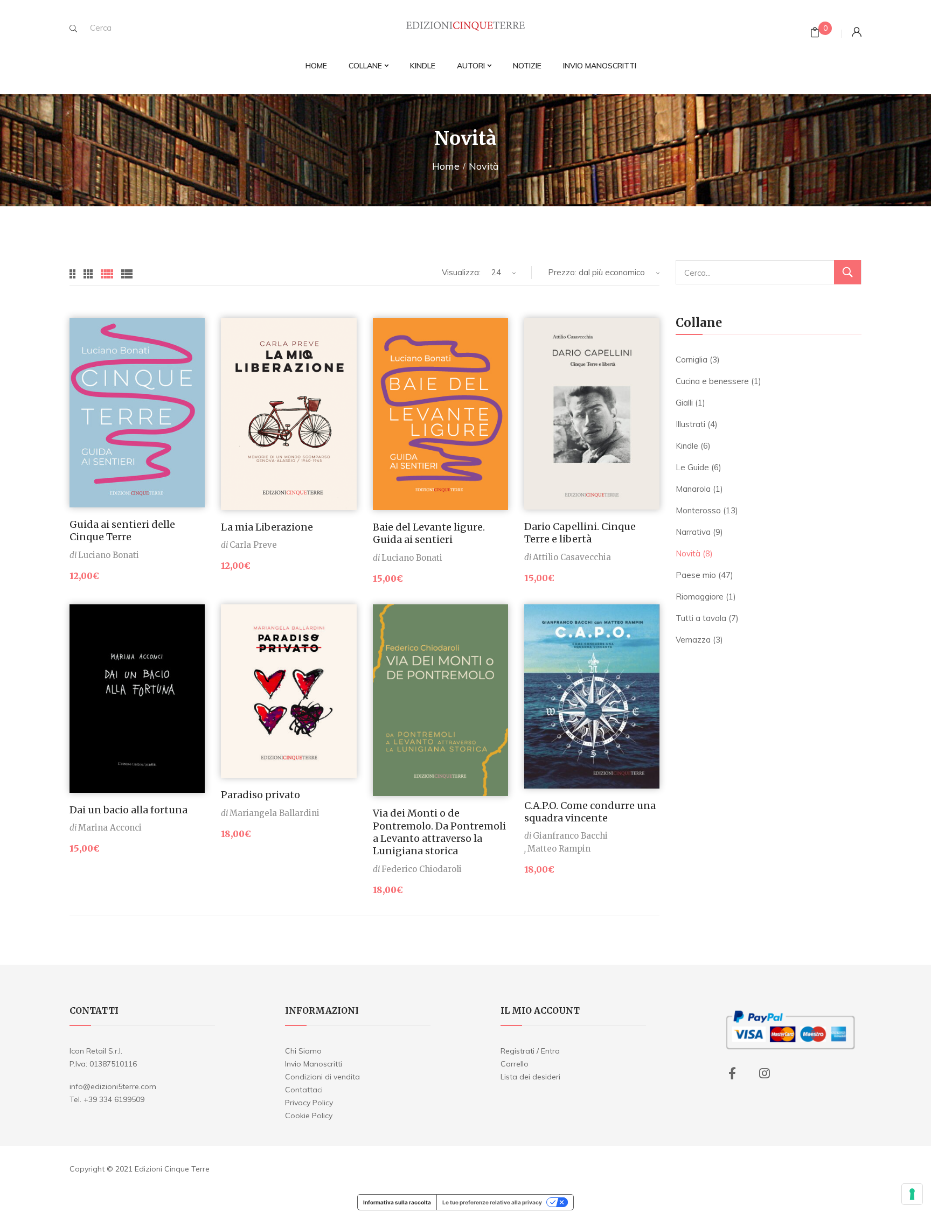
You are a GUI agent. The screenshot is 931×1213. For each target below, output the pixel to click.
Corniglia (691, 359)
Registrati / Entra (530, 1051)
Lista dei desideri (530, 1077)
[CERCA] (847, 272)
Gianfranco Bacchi (570, 836)
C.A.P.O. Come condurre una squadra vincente (590, 811)
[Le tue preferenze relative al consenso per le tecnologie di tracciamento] (912, 1194)
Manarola (693, 489)
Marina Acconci (110, 827)
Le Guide (692, 467)
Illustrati (690, 424)
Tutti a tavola (701, 618)
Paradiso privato (260, 795)
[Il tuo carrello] (815, 34)
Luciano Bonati (108, 555)
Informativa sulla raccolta (397, 1202)
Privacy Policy (309, 1102)
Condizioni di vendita (322, 1077)
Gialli (684, 403)
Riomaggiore (700, 596)
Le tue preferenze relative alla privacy (492, 1202)
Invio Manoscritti (313, 1064)
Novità (688, 553)
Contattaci (304, 1090)
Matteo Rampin (558, 848)
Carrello (515, 1064)
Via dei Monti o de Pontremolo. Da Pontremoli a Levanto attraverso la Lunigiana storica (439, 832)
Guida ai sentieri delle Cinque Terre (122, 530)
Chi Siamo (303, 1051)
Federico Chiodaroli (421, 869)
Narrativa (693, 532)
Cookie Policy (308, 1115)
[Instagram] (764, 1073)
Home (446, 166)
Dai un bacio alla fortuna (128, 810)
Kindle (687, 446)
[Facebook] (732, 1073)
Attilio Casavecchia (572, 557)
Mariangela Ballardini (274, 813)
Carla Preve (253, 545)
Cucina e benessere (712, 381)
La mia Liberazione (267, 527)
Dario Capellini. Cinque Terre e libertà (580, 532)
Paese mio (696, 575)
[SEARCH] (73, 28)
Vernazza (693, 640)
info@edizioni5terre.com (113, 1086)
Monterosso (698, 510)
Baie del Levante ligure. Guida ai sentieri (429, 533)
